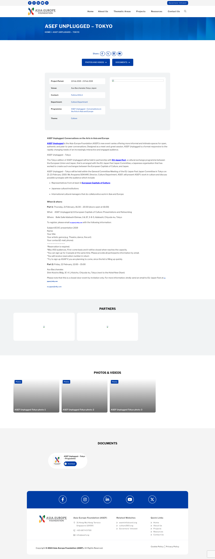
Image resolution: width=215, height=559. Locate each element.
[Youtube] (42, 3)
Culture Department (79, 102)
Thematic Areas (122, 11)
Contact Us (174, 11)
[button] (185, 11)
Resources (156, 11)
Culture (74, 118)
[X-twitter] (47, 3)
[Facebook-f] (30, 3)
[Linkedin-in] (38, 3)
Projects (140, 11)
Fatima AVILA (77, 95)
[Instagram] (34, 3)
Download (71, 464)
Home (90, 11)
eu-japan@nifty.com (54, 287)
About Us (103, 11)
